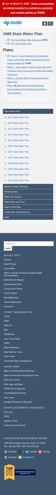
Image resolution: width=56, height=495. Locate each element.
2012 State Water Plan (18, 134)
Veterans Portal (10, 421)
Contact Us (9, 306)
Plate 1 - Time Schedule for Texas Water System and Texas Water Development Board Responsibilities (28, 60)
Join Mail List (28, 457)
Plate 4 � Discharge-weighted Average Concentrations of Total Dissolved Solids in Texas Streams (27, 89)
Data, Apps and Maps (13, 384)
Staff (6, 217)
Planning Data (11, 191)
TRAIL (6, 416)
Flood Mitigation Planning (15, 393)
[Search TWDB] (50, 24)
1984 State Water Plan (18, 169)
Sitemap (7, 260)
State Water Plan (12, 111)
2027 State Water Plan (18, 117)
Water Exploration (11, 347)
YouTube (46, 452)
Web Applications (11, 297)
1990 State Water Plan (18, 163)
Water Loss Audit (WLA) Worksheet (19, 371)
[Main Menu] (44, 24)
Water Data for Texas (13, 352)
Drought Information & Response (18, 402)
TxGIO (7, 316)
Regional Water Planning (16, 186)
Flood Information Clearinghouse (18, 361)
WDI (6, 330)
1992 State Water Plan (18, 157)
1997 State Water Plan (18, 152)
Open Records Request (14, 280)
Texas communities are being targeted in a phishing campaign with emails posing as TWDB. (28, 8)
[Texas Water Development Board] (12, 22)
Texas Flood (9, 356)
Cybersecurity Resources (15, 425)
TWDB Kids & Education (14, 389)
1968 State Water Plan (18, 174)
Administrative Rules (13, 284)
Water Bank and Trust (14, 202)
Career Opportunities (13, 302)
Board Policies (10, 264)
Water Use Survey (12, 196)
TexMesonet (9, 334)
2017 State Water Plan (18, 129)
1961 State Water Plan (18, 180)
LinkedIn (33, 452)
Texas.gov (8, 412)
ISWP (6, 321)
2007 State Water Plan (18, 140)
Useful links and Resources (17, 212)
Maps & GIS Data (12, 207)
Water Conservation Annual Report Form (21, 375)
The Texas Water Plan (26, 40)
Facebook (12, 452)
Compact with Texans (13, 289)
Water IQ (8, 325)
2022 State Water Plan (18, 123)
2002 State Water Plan (18, 146)
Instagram (12, 457)
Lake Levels (9, 397)
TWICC (7, 343)
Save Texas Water (12, 339)
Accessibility (9, 268)
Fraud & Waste (10, 293)
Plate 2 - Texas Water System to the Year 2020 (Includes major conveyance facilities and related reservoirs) (30, 71)
